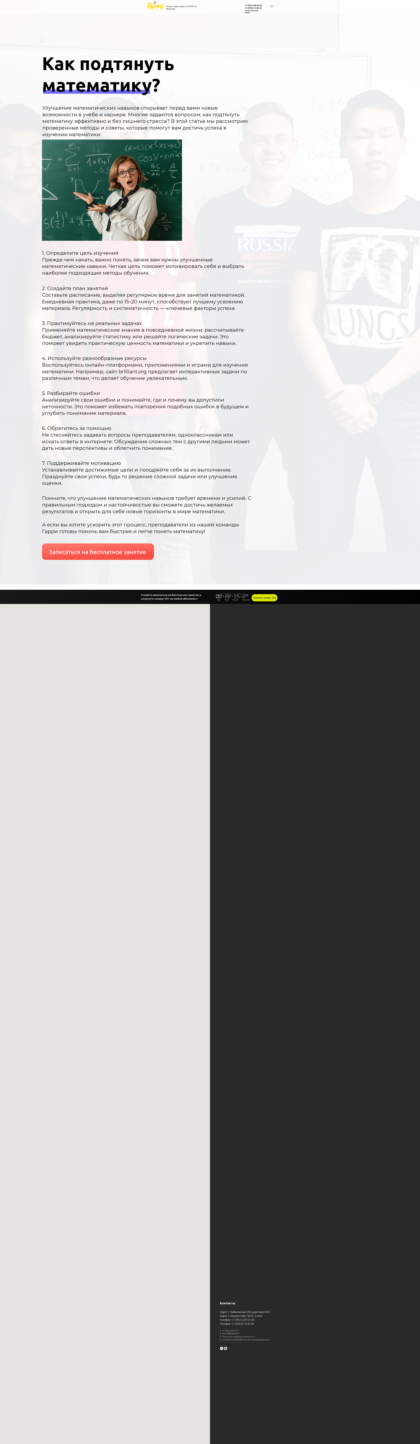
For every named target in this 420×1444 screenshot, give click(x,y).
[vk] (221, 1348)
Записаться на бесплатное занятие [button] (97, 551)
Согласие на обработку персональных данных (246, 1340)
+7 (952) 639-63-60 (253, 5)
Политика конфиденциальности (238, 1336)
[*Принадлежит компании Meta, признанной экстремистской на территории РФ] (225, 1348)
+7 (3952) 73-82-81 (253, 8)
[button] (264, 597)
